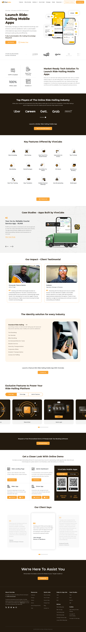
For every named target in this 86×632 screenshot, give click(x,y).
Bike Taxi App (59, 609)
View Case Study (10, 237)
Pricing (32, 597)
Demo (32, 602)
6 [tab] (45, 427)
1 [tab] (38, 427)
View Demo (12, 479)
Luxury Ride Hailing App (62, 620)
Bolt (57, 600)
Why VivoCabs (27, 2)
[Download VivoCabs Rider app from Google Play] (61, 489)
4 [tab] (43, 555)
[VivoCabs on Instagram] (8, 607)
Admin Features (35, 394)
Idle (70, 602)
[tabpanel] (59, 411)
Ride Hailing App (60, 607)
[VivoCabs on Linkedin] (13, 607)
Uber (58, 595)
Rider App (11, 394)
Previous (6, 246)
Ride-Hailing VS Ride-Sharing (74, 610)
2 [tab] (40, 427)
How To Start (47, 597)
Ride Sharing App (60, 614)
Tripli (70, 595)
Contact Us (80, 2)
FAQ (32, 608)
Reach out (22, 602)
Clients (53, 2)
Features (21, 2)
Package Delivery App (61, 617)
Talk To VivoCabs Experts (43, 128)
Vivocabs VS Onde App (74, 618)
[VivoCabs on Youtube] (16, 607)
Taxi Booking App (60, 612)
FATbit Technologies (11, 596)
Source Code (46, 600)
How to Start (42, 2)
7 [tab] (46, 427)
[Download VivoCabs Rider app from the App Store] (73, 489)
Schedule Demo (43, 443)
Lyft (57, 597)
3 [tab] (41, 427)
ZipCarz (71, 600)
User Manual (75, 496)
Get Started (11, 42)
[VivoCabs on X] (6, 607)
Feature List (44, 199)
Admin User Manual (63, 496)
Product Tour (47, 602)
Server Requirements (35, 605)
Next (11, 246)
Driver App (22, 394)
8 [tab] (47, 427)
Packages (48, 2)
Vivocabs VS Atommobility (72, 614)
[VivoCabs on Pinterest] (11, 607)
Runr (70, 597)
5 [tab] (44, 427)
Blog (45, 605)
